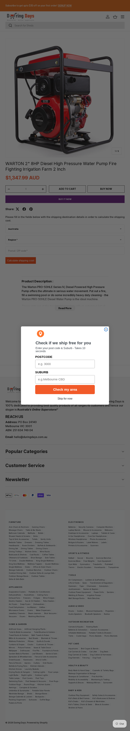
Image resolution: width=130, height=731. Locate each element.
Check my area (65, 389)
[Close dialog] (106, 329)
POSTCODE (43, 357)
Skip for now (65, 398)
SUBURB (41, 372)
